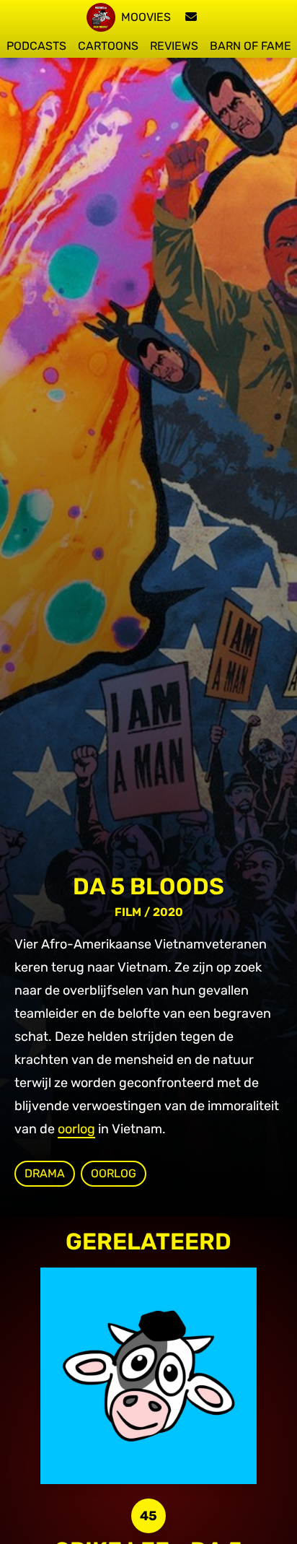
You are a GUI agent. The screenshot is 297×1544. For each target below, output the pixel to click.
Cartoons (108, 46)
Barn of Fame (250, 46)
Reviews (174, 46)
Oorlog (113, 1173)
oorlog (76, 1129)
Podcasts (36, 46)
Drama (45, 1173)
